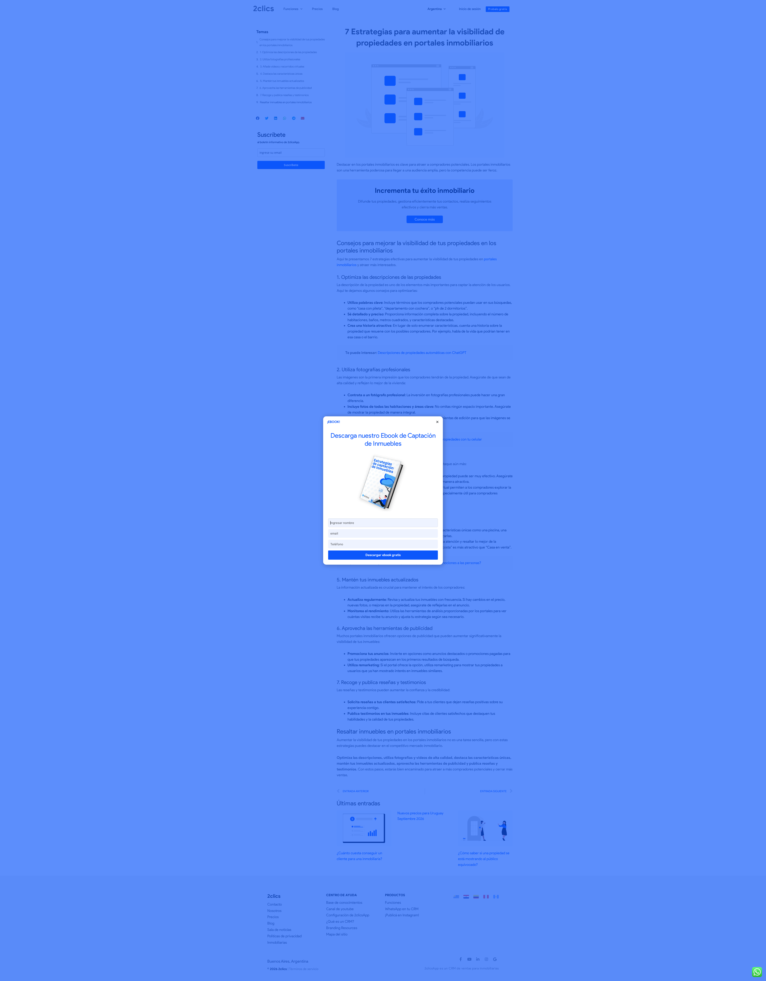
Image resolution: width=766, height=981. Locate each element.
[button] (437, 421)
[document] (383, 490)
